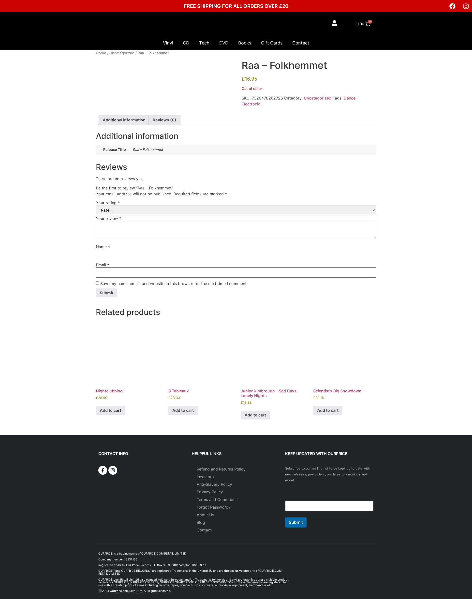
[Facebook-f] (102, 470)
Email (102, 265)
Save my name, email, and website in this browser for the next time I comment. (174, 283)
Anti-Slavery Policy (214, 484)
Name (103, 247)
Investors (205, 476)
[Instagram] (466, 6)
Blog (201, 522)
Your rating (108, 203)
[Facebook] (452, 6)
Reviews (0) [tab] (164, 119)
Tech (204, 42)
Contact (300, 42)
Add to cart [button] (110, 410)
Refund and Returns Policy (221, 469)
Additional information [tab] (124, 119)
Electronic (251, 103)
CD (186, 42)
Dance (349, 98)
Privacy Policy (210, 491)
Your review (108, 218)
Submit (296, 522)
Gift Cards (271, 42)
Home (101, 53)
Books (244, 42)
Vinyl (168, 42)
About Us (205, 514)
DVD (223, 42)
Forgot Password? (213, 507)
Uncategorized (121, 53)
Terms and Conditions (217, 499)
